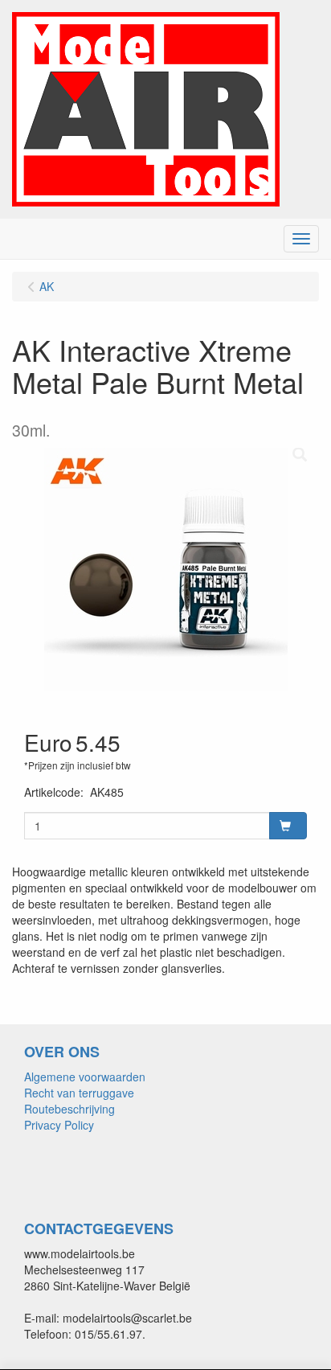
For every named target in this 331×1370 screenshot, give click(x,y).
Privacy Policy (59, 1125)
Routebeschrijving (69, 1109)
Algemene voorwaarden (84, 1077)
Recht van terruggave (79, 1093)
